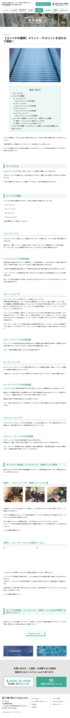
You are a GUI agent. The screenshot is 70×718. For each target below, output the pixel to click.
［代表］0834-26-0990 (10, 708)
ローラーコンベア (21, 108)
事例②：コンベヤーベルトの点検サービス (28, 123)
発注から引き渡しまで (56, 10)
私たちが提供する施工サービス (22, 10)
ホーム (6, 10)
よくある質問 (47, 10)
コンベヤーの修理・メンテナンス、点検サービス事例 (32, 118)
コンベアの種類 (18, 96)
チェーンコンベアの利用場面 (27, 106)
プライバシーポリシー (17, 712)
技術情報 (39, 10)
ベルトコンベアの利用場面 (27, 101)
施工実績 (31, 10)
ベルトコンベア (20, 98)
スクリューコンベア (22, 113)
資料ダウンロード (64, 10)
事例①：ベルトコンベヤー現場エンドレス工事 (30, 121)
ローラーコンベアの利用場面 (27, 111)
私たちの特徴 (14, 10)
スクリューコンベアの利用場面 (28, 116)
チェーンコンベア (21, 103)
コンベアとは (18, 93)
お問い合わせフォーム (44, 4)
